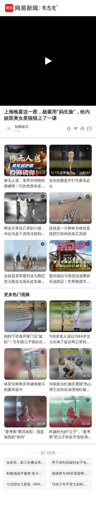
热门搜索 (48, 452)
